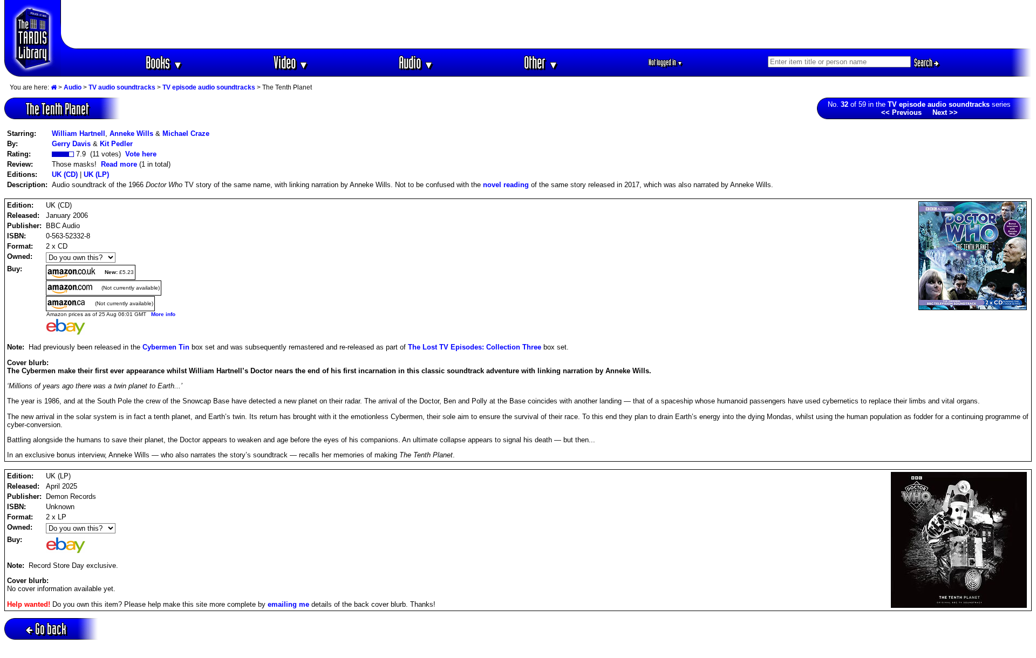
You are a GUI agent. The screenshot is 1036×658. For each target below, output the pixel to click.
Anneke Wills (131, 133)
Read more (119, 164)
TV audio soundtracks (121, 87)
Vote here (140, 154)
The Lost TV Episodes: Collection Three (474, 347)
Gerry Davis (71, 144)
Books (164, 62)
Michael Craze (185, 133)
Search (924, 62)
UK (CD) (65, 174)
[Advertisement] (546, 24)
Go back (50, 628)
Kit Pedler (116, 144)
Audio (416, 62)
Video (291, 62)
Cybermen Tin (165, 347)
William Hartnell (78, 133)
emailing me (288, 604)
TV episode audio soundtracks (208, 87)
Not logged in (666, 62)
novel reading (506, 185)
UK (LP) (96, 174)
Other (541, 62)
